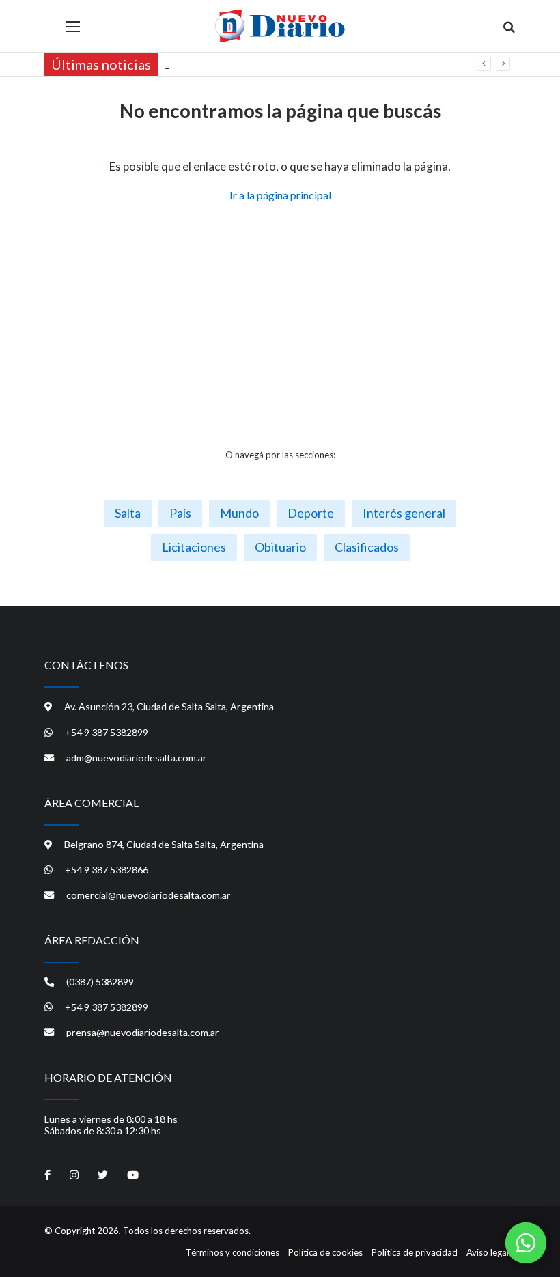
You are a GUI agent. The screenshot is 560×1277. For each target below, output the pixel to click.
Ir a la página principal (280, 194)
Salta (128, 512)
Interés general (404, 512)
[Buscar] (509, 31)
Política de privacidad (415, 1252)
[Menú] (73, 31)
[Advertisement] (280, 325)
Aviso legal (487, 1252)
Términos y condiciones (232, 1252)
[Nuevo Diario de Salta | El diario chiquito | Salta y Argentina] (280, 26)
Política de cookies (325, 1252)
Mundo (239, 512)
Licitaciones (194, 547)
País (180, 512)
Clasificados (367, 547)
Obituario (280, 547)
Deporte (311, 512)
